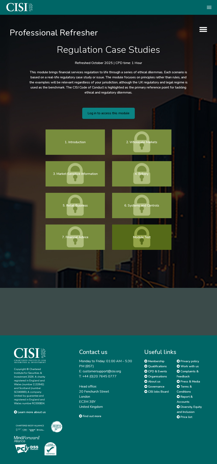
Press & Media (190, 382)
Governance (155, 387)
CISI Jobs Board (158, 392)
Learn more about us (31, 412)
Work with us (189, 366)
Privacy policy (189, 361)
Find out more (91, 416)
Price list (186, 417)
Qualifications (157, 366)
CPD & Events (157, 371)
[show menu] (202, 29)
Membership (155, 361)
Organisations (157, 376)
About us (153, 382)
